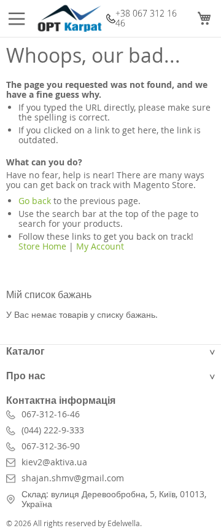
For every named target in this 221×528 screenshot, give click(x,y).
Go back (34, 201)
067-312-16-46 (50, 414)
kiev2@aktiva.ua (54, 462)
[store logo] (69, 18)
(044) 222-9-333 (52, 430)
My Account (100, 246)
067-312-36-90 (50, 446)
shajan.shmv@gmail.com (72, 478)
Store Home (42, 246)
